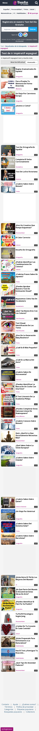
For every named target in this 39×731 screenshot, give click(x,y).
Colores (18, 245)
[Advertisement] (19, 129)
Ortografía (19, 76)
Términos (29, 39)
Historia (18, 179)
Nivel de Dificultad (18, 62)
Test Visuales (20, 318)
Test (2, 46)
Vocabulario (20, 306)
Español (6, 9)
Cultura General (21, 506)
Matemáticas (6, 13)
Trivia (26, 9)
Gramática (19, 167)
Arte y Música (20, 416)
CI (14, 13)
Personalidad (16, 9)
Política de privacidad (24, 707)
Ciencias (18, 379)
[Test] (21, 3)
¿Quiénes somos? (29, 704)
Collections (30, 712)
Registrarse (7, 729)
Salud (32, 9)
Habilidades (21, 13)
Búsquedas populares (13, 712)
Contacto (5, 704)
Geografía (19, 101)
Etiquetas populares (25, 709)
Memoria (19, 89)
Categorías (8, 709)
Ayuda (15, 704)
